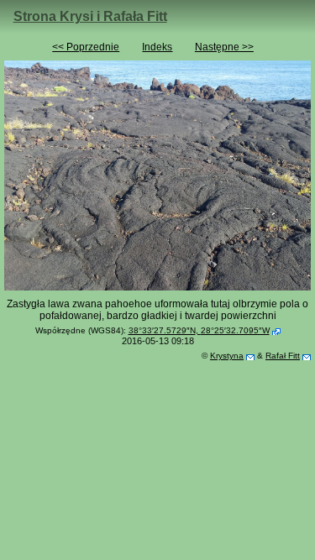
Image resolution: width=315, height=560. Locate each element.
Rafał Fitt (282, 355)
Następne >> (224, 47)
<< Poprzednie (85, 47)
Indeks (157, 47)
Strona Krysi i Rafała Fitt (90, 16)
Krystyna (227, 355)
